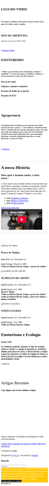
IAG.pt (16, 455)
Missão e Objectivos (19, 200)
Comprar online (8, 50)
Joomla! (34, 455)
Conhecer (5, 149)
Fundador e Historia (19, 198)
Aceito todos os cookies (11, 481)
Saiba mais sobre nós (10, 208)
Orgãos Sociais (17, 203)
